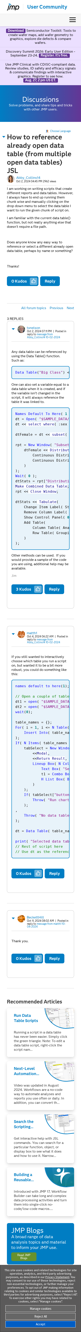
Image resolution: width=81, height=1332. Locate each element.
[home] (11, 7)
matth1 (32, 633)
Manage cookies (40, 1309)
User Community (47, 7)
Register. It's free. (54, 55)
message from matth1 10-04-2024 (46, 925)
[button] (4, 137)
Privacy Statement (57, 1277)
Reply (50, 281)
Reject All (40, 1316)
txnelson (33, 328)
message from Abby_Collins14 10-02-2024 (43, 336)
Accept (40, 1324)
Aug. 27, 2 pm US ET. (40, 80)
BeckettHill (35, 917)
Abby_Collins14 (28, 178)
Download (16, 31)
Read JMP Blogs (23, 1256)
